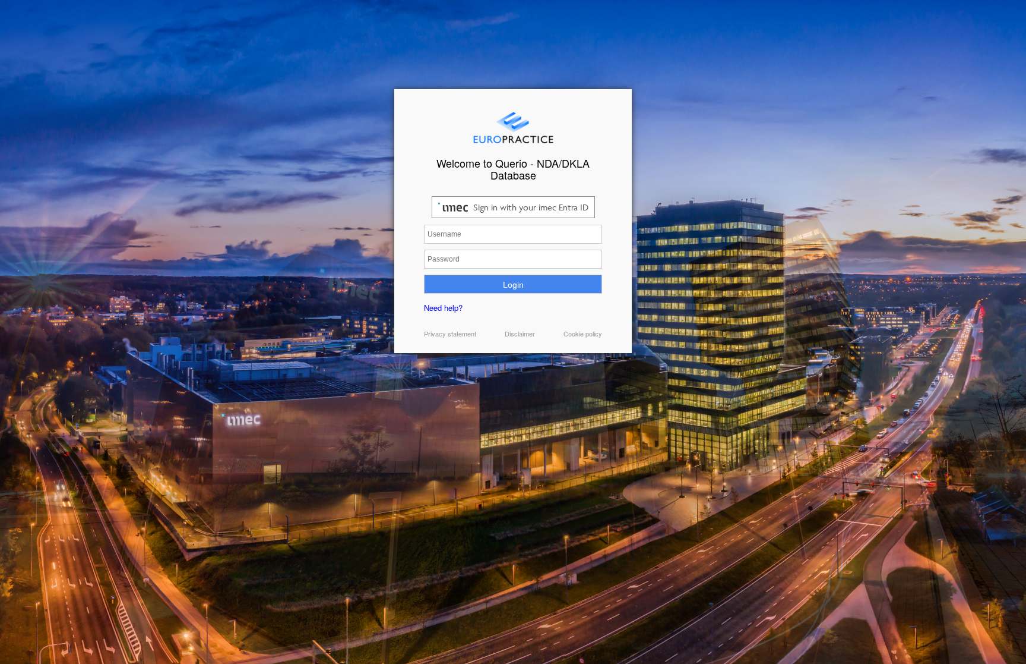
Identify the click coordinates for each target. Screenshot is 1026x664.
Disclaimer (520, 333)
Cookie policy (582, 333)
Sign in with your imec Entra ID (529, 207)
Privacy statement (450, 333)
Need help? (443, 307)
